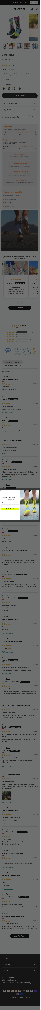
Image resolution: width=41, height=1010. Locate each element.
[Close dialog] (38, 491)
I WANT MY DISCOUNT (10, 508)
